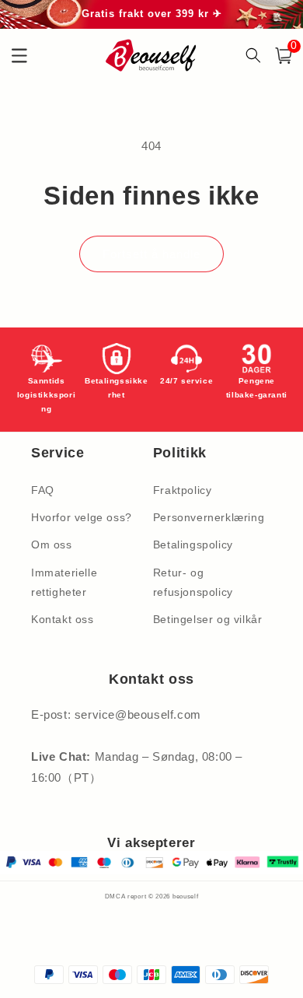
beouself (185, 896)
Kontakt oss (62, 619)
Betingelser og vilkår (208, 619)
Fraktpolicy (182, 490)
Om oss (51, 544)
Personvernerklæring (208, 517)
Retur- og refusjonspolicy (193, 582)
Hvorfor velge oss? (81, 517)
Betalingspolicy (193, 544)
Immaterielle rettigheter (64, 582)
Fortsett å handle (151, 254)
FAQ (42, 490)
